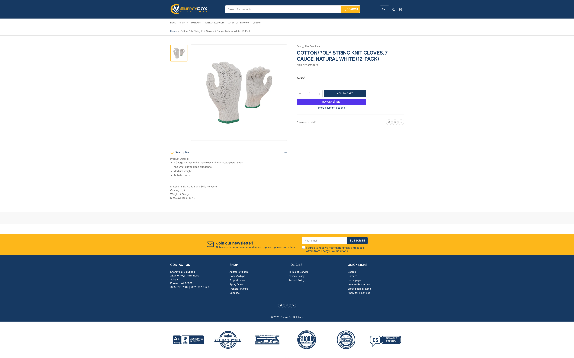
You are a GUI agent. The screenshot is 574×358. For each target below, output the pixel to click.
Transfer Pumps (238, 288)
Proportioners (237, 280)
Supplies (234, 292)
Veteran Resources (359, 284)
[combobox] (292, 9)
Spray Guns (236, 284)
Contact (352, 276)
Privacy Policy (296, 276)
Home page (354, 280)
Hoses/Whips (237, 276)
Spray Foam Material (359, 288)
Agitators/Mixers (239, 271)
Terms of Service (298, 271)
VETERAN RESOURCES (215, 23)
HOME (173, 23)
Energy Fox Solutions (308, 46)
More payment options (331, 107)
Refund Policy (296, 280)
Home (173, 31)
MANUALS (196, 23)
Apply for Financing (359, 292)
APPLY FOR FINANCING (238, 23)
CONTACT (257, 23)
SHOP (182, 23)
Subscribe (357, 240)
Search (352, 271)
